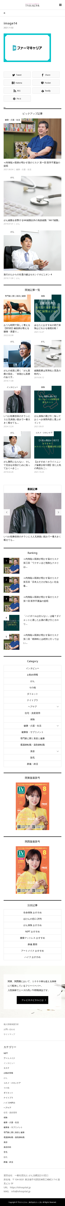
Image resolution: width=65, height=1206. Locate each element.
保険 (32, 719)
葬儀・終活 (32, 763)
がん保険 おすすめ (32, 925)
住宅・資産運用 (32, 712)
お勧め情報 (32, 674)
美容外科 (7, 1147)
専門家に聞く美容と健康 (32, 738)
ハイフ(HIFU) (9, 1102)
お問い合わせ (9, 1029)
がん (32, 681)
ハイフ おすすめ (32, 956)
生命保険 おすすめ (32, 912)
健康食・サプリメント (32, 731)
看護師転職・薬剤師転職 (32, 744)
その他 (32, 687)
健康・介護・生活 (32, 725)
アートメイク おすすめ (32, 950)
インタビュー (32, 668)
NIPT (6, 1053)
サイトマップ (9, 1034)
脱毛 (32, 757)
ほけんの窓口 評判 (32, 918)
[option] (33, 517)
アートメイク (9, 1058)
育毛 (5, 1152)
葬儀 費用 (32, 944)
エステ (6, 1068)
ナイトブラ (32, 700)
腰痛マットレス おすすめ (32, 937)
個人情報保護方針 (11, 1024)
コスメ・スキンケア (12, 1083)
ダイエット (32, 693)
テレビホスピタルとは (32, 999)
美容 (32, 751)
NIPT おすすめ (32, 931)
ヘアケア (32, 706)
